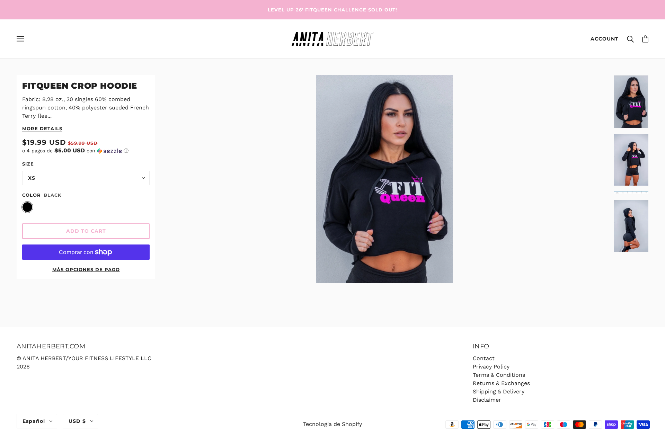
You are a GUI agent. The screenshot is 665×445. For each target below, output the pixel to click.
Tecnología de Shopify (332, 424)
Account (605, 39)
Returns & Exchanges (501, 383)
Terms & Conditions (499, 375)
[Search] (630, 39)
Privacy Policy (491, 366)
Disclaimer (487, 400)
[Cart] (645, 38)
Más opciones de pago (86, 269)
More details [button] (42, 128)
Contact (484, 358)
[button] (86, 150)
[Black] (27, 207)
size (28, 164)
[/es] (332, 38)
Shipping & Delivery (498, 391)
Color (31, 195)
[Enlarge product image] (384, 179)
